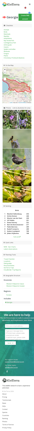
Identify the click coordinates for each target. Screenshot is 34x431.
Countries (5, 415)
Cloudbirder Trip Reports (12, 270)
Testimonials (6, 400)
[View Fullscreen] (4, 79)
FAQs (4, 406)
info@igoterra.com (11, 367)
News (4, 403)
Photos (4, 422)
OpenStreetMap (22, 102)
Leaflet (11, 102)
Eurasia (9, 295)
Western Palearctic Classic (15, 284)
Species (4, 412)
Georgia (9, 302)
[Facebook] (7, 371)
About (4, 394)
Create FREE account (25, 17)
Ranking (5, 418)
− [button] (4, 72)
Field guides (8, 263)
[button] (10, 119)
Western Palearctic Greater (15, 286)
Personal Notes (9, 266)
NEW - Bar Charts (10, 247)
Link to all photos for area (21, 108)
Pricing (4, 397)
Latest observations (10, 249)
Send (9, 343)
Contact (5, 409)
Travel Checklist (9, 259)
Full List (16, 237)
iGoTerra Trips (9, 268)
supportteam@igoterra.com (14, 362)
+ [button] (4, 69)
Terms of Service (8, 425)
